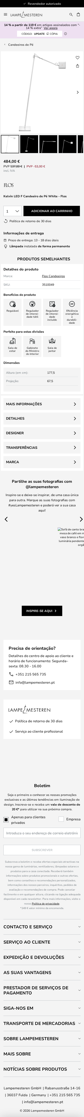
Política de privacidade (45, 903)
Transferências (21, 447)
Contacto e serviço (27, 927)
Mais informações (24, 404)
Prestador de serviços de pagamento (35, 990)
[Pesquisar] (71, 14)
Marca (12, 462)
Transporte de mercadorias (39, 1023)
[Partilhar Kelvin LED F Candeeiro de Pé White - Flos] (77, 65)
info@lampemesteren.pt (35, 682)
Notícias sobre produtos (35, 1069)
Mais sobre (17, 1054)
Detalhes (15, 418)
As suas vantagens (27, 972)
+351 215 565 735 (31, 674)
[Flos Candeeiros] (26, 185)
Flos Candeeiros (53, 276)
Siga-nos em (18, 1008)
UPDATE (40, 33)
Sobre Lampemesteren (31, 1038)
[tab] (42, 926)
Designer (15, 433)
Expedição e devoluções (33, 957)
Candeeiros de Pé (20, 44)
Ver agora (51, 28)
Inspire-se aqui (39, 611)
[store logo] (29, 14)
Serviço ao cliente (26, 942)
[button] (10, 144)
